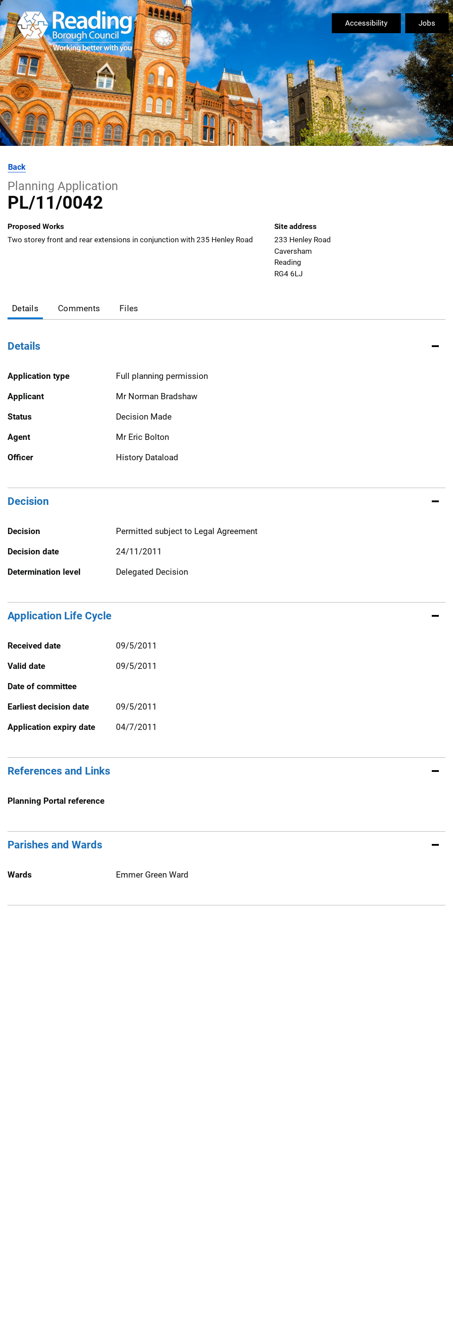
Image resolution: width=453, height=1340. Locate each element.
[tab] (25, 309)
